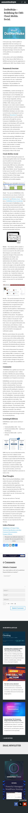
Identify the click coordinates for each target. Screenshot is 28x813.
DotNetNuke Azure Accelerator (14, 201)
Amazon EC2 (6, 199)
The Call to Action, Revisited (11, 684)
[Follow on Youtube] (25, 804)
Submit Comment (18, 608)
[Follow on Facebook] (16, 804)
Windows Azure (16, 199)
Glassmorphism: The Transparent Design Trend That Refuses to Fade (13, 719)
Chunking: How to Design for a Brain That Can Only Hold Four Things (13, 649)
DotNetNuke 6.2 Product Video (11, 528)
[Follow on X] (20, 804)
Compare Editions (7, 534)
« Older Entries (8, 738)
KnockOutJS (13, 115)
